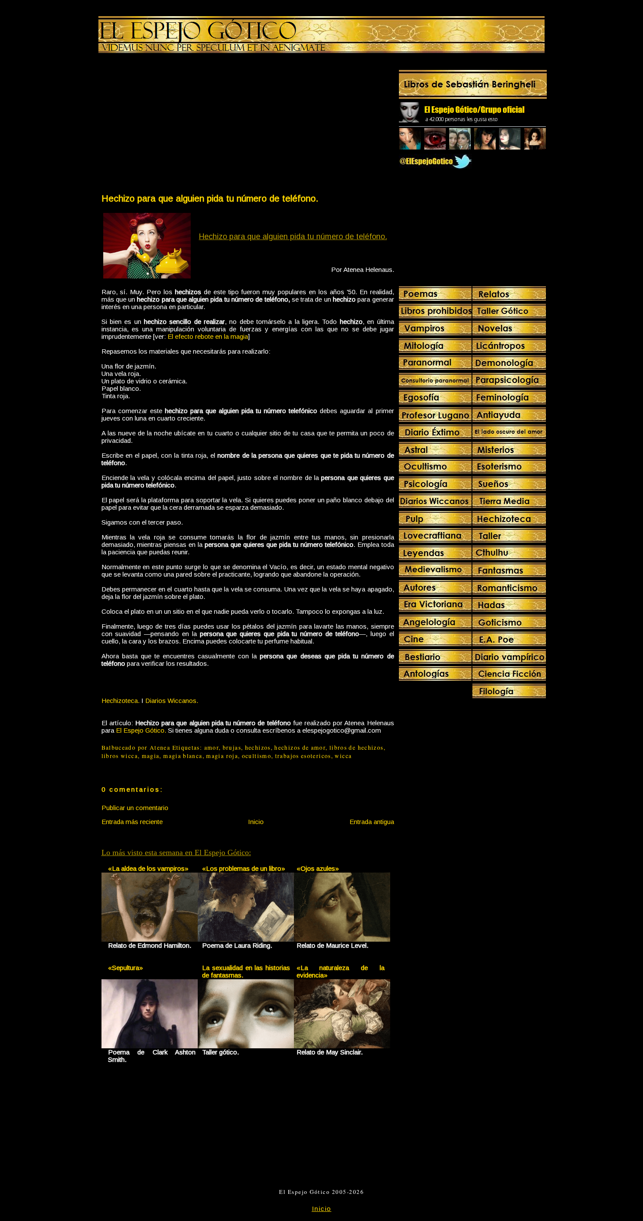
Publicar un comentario (134, 807)
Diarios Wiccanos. (171, 700)
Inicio (256, 821)
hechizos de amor (299, 747)
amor (211, 747)
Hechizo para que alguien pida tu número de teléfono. (209, 198)
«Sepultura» (125, 967)
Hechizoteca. (120, 700)
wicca (343, 756)
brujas (232, 747)
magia (151, 756)
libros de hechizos (356, 747)
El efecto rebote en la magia (208, 336)
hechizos (258, 747)
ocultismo (256, 756)
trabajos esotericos (303, 756)
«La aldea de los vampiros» (148, 868)
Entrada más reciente (132, 821)
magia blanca (182, 756)
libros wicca (119, 756)
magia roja (222, 756)
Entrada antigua (371, 821)
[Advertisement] (174, 125)
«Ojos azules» (318, 868)
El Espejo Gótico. (141, 730)
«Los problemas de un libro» (243, 868)
